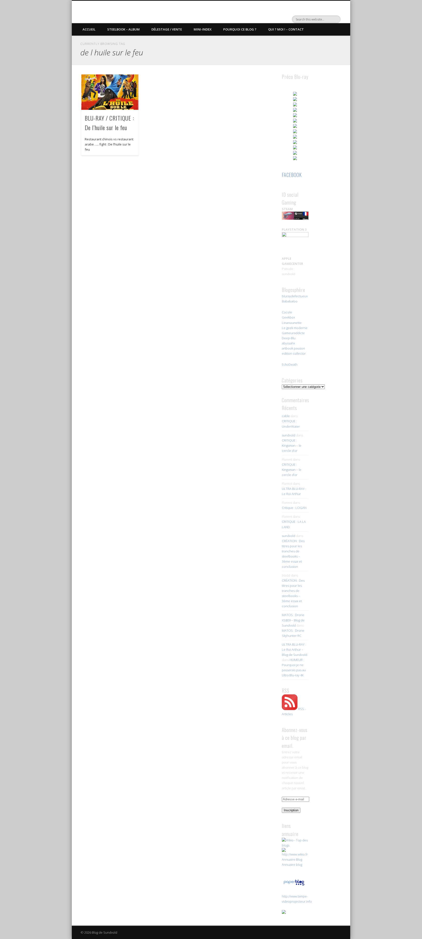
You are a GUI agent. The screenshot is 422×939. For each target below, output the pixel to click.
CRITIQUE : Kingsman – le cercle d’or (291, 445)
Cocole (287, 312)
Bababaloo (289, 301)
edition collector (294, 353)
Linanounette (292, 322)
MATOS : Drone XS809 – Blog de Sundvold (293, 620)
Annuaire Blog (292, 859)
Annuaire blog (292, 864)
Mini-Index (202, 29)
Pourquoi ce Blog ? (239, 29)
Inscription (291, 810)
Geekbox (288, 317)
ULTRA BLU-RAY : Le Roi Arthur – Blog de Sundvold (294, 649)
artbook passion (293, 348)
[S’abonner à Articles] (289, 709)
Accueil (89, 29)
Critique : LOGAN (294, 508)
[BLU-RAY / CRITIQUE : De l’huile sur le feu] (109, 92)
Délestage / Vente (166, 29)
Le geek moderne (294, 328)
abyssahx (288, 343)
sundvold (288, 435)
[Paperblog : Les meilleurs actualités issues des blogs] (294, 885)
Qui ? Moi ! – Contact (286, 29)
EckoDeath (289, 364)
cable (286, 416)
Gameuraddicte (293, 333)
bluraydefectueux (295, 296)
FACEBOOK (292, 174)
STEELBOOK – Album (123, 29)
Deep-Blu (288, 338)
